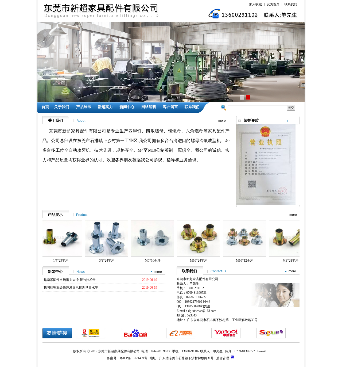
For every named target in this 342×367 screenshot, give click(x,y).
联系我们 (290, 4)
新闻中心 (126, 107)
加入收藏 (255, 4)
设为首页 (273, 4)
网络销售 (148, 107)
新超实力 (105, 107)
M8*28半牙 (290, 260)
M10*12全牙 (244, 260)
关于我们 (61, 107)
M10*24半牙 (198, 260)
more (222, 121)
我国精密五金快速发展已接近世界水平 (71, 287)
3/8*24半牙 (106, 260)
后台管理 (223, 358)
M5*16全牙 (153, 260)
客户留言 (170, 107)
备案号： (113, 358)
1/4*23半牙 (60, 260)
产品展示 (83, 107)
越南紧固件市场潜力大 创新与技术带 (70, 280)
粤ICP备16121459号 (133, 358)
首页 (45, 107)
